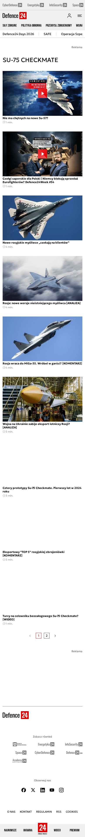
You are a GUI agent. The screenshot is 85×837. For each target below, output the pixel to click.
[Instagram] (61, 790)
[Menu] (79, 15)
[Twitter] (33, 790)
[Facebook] (24, 790)
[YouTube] (52, 790)
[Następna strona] (55, 635)
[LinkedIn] (42, 790)
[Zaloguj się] (69, 15)
